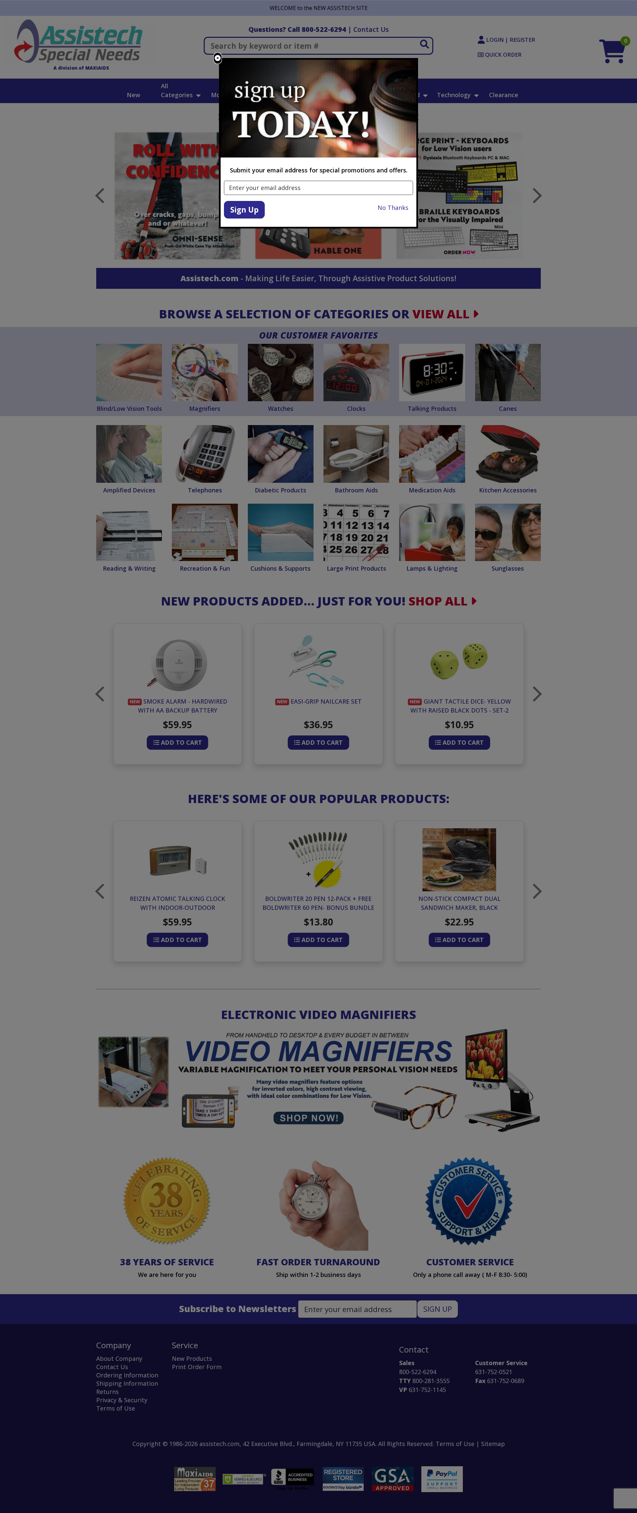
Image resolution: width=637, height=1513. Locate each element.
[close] (217, 58)
